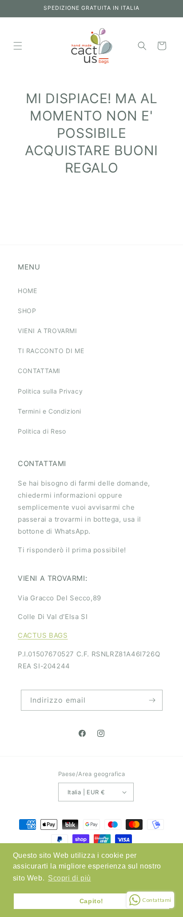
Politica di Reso (42, 431)
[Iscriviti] (152, 700)
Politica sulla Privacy (50, 391)
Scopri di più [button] (69, 878)
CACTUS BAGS (43, 635)
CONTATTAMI (39, 370)
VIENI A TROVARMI (47, 330)
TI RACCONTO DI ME (51, 350)
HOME (27, 290)
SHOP (27, 310)
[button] (18, 46)
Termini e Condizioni (49, 411)
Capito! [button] (91, 901)
